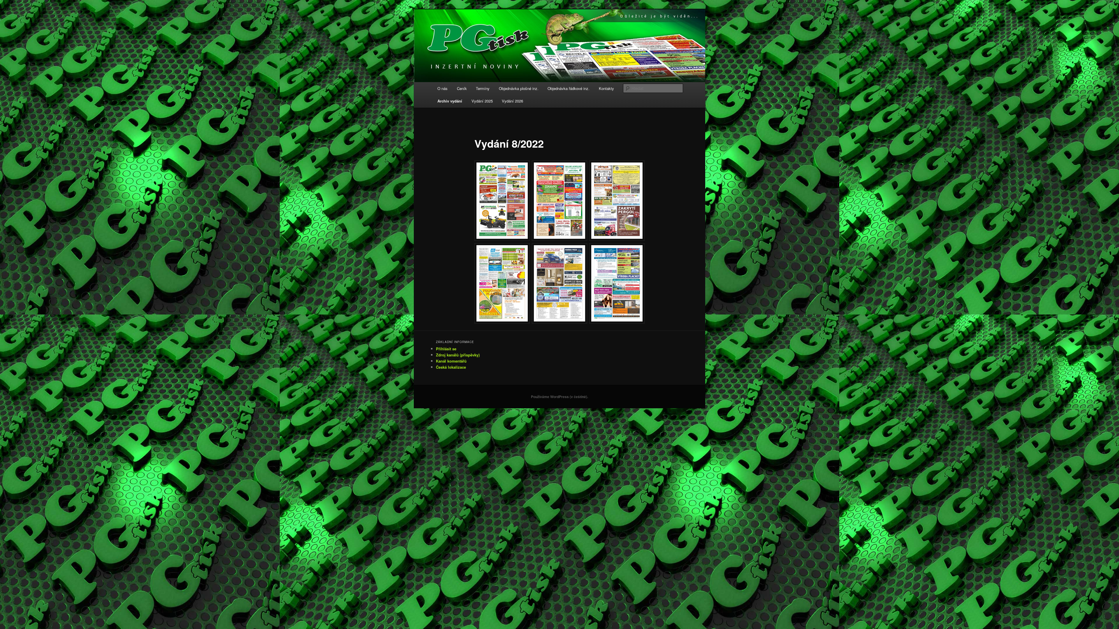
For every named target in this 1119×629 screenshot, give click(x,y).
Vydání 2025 (482, 101)
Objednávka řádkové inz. (569, 88)
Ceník (462, 88)
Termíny (483, 88)
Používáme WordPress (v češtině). (559, 396)
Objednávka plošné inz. (519, 88)
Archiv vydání (449, 101)
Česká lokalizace (451, 367)
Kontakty (606, 88)
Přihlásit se (446, 348)
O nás (442, 88)
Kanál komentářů (451, 361)
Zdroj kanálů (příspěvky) (458, 355)
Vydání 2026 (512, 101)
